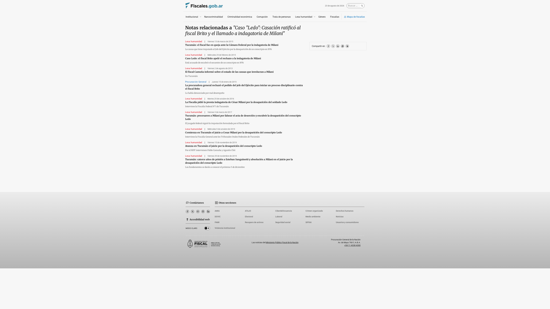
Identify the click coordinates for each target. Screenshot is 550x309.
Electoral (249, 216)
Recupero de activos (254, 222)
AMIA (217, 211)
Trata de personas (281, 16)
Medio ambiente (313, 216)
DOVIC (218, 216)
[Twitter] (192, 211)
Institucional (192, 16)
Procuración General (195, 82)
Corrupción (262, 16)
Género (322, 16)
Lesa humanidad (303, 16)
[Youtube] (198, 211)
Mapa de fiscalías (356, 16)
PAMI (217, 222)
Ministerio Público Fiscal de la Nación (282, 242)
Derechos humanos (344, 211)
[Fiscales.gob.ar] (204, 5)
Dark (207, 228)
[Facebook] (187, 211)
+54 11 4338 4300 (352, 245)
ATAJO (248, 211)
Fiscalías (334, 16)
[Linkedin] (208, 211)
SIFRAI (309, 222)
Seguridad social (282, 222)
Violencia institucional (225, 228)
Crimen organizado (314, 211)
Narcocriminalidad (213, 16)
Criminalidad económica (239, 16)
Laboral (278, 216)
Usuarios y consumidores (347, 222)
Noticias (339, 216)
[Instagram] (203, 211)
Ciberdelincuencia (283, 211)
